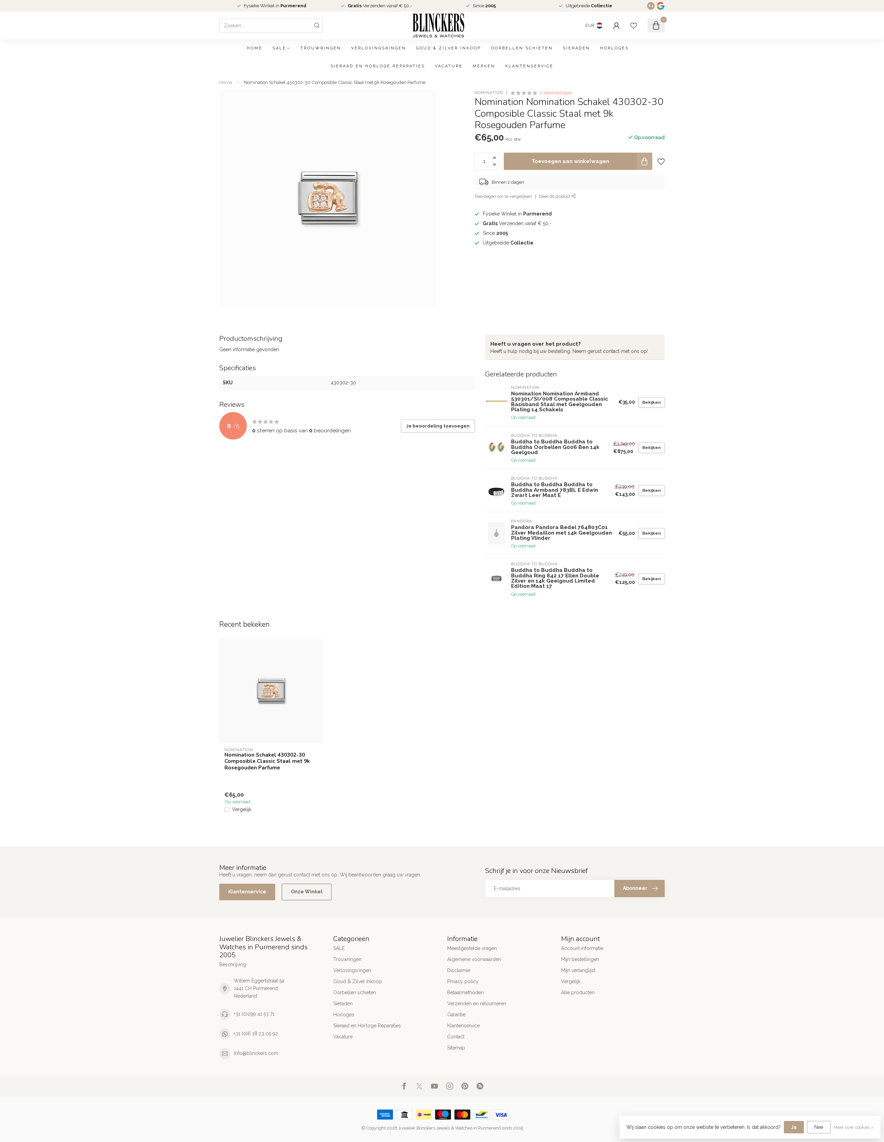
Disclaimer (459, 970)
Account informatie (582, 948)
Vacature (449, 66)
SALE (279, 48)
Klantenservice (529, 66)
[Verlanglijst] (633, 25)
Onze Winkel (307, 891)
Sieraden (576, 48)
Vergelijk (241, 809)
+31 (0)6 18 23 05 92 (256, 1033)
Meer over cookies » (854, 1127)
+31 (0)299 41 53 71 (254, 1014)
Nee (818, 1127)
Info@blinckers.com (256, 1053)
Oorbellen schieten (522, 48)
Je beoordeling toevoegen (438, 426)
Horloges (614, 48)
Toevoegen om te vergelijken (503, 196)
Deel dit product (555, 196)
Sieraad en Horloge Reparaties (377, 66)
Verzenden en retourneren (476, 1003)
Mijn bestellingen (580, 959)
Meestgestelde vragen (472, 948)
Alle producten (578, 992)
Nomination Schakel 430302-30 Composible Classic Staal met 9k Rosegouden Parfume (334, 82)
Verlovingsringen (378, 48)
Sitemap (456, 1047)
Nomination (488, 93)
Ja (794, 1127)
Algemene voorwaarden (474, 959)
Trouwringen (320, 48)
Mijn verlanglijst (578, 970)
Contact (455, 1036)
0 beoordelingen (556, 92)
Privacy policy (463, 981)
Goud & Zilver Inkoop (448, 48)
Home (254, 48)
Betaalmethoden (465, 992)
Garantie (456, 1014)
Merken (484, 66)
